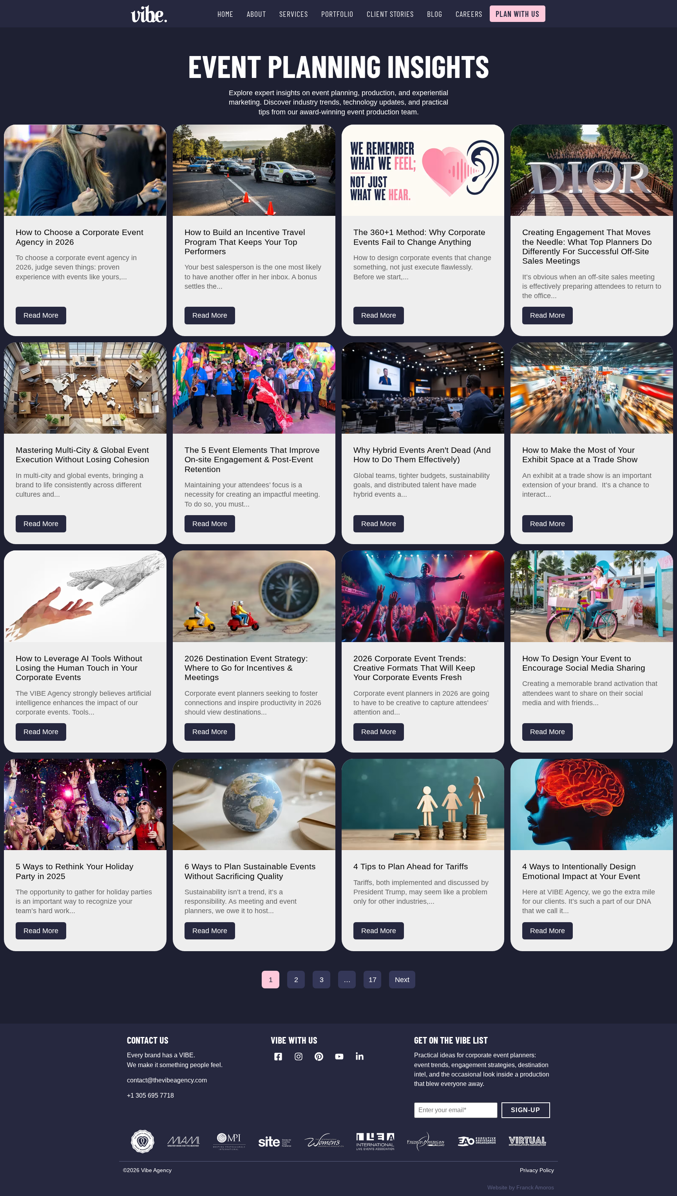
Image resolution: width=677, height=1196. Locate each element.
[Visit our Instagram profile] (298, 1056)
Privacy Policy (537, 1170)
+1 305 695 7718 (150, 1095)
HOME (225, 13)
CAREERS (469, 13)
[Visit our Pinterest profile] (319, 1056)
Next (402, 980)
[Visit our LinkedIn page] (359, 1056)
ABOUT (256, 13)
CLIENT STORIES (390, 13)
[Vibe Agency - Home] (149, 13)
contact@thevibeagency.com (167, 1080)
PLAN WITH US (517, 13)
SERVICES (293, 13)
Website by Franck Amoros (520, 1187)
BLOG (434, 13)
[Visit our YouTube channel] (339, 1056)
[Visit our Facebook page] (278, 1056)
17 (373, 980)
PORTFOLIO (337, 13)
